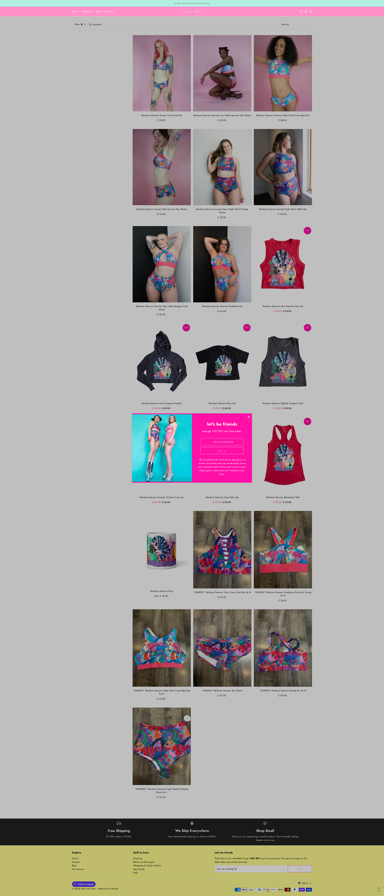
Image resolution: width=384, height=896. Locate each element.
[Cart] (311, 11)
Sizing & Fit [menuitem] (108, 11)
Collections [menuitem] (85, 11)
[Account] (306, 11)
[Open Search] (301, 11)
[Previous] (103, 3)
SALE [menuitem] (98, 11)
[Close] (248, 416)
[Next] (280, 3)
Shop (74, 11)
